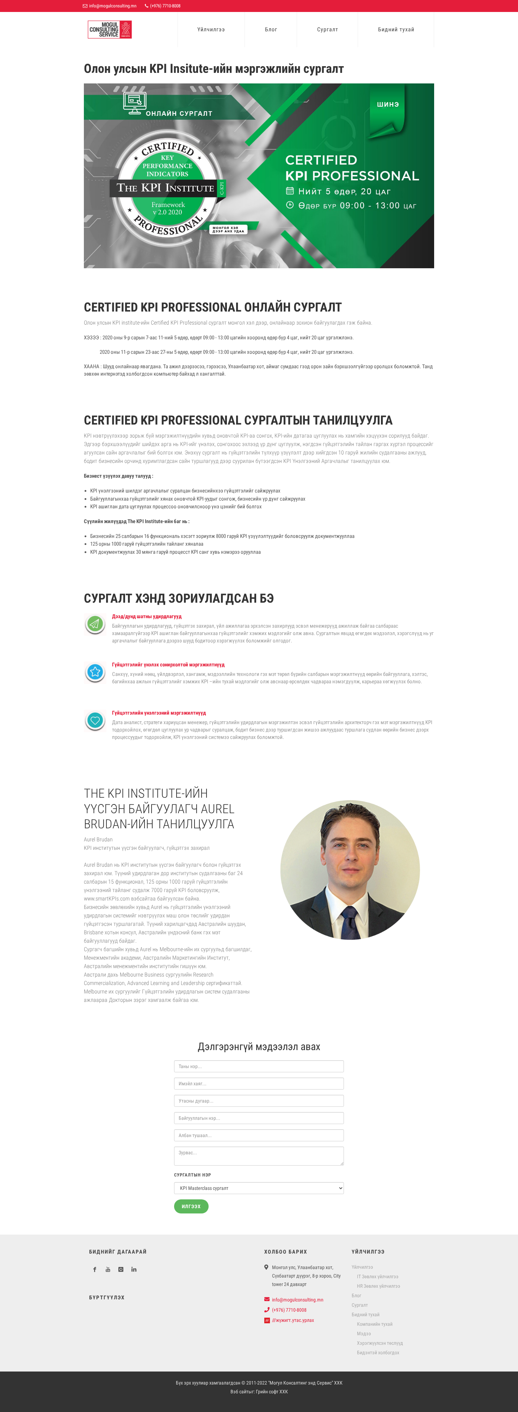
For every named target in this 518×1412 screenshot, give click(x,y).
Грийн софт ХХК (272, 1391)
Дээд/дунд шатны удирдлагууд (146, 616)
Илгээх (191, 1206)
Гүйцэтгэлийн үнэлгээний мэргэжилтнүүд (159, 713)
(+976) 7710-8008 (164, 5)
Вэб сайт (239, 1391)
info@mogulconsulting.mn (112, 5)
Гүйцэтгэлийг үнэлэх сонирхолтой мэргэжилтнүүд (168, 664)
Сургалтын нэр (192, 1175)
